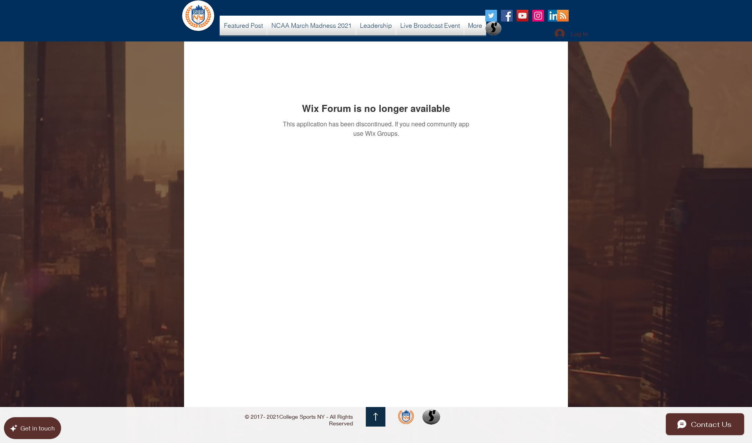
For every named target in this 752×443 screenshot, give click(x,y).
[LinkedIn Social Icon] (554, 16)
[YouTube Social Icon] (522, 16)
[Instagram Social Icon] (538, 16)
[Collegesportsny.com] (491, 16)
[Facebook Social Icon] (507, 16)
